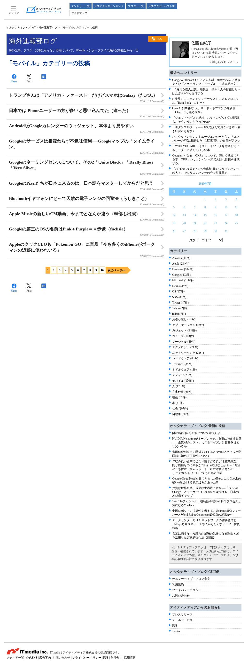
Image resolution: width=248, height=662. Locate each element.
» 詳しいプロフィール (224, 62)
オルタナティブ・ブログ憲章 (191, 579)
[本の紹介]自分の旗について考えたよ (196, 433)
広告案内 (45, 657)
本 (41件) (178, 403)
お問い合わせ (181, 595)
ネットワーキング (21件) (188, 353)
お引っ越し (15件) (183, 319)
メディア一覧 (15, 657)
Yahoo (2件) (179, 308)
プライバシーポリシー (186, 590)
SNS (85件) (179, 297)
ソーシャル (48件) (183, 341)
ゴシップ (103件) (183, 336)
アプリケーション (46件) (188, 325)
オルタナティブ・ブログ (21, 27)
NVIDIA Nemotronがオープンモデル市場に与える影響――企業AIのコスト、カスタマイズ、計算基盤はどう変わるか (206, 442)
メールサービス (182, 620)
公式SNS (31, 657)
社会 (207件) (180, 408)
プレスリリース (182, 614)
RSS (159, 39)
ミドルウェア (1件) (184, 369)
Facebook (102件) (182, 269)
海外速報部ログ (48, 27)
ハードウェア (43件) (185, 358)
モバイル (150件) (183, 380)
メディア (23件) (182, 375)
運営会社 (116, 657)
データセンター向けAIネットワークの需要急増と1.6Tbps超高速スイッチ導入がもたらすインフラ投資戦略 (206, 524)
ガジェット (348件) (184, 330)
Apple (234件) (180, 263)
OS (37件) (178, 291)
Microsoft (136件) (183, 280)
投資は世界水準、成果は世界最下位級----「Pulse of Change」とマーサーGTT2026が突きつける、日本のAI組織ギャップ (205, 491)
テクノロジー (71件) (185, 347)
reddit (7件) (179, 313)
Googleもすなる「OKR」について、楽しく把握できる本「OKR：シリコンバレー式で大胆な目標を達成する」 (206, 159)
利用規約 (178, 584)
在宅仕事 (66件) (182, 392)
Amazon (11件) (181, 258)
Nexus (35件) (180, 286)
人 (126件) (178, 386)
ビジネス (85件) (182, 364)
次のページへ (116, 270)
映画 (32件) (179, 397)
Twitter (176, 631)
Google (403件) (181, 274)
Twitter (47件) (180, 302)
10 (102, 270)
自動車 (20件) (180, 414)
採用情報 (130, 657)
